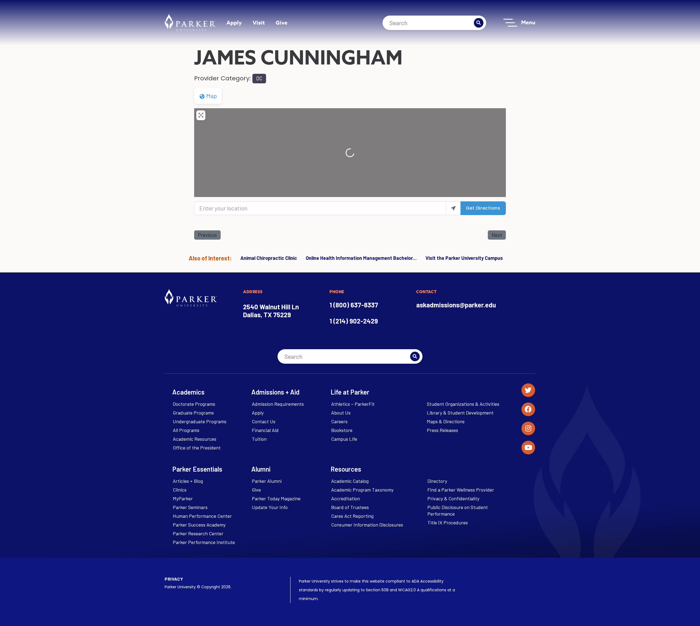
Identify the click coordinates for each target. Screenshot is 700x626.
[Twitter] (528, 390)
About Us (341, 413)
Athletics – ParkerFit (353, 404)
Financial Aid (265, 430)
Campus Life (344, 439)
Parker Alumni (267, 481)
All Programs (186, 430)
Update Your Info (270, 507)
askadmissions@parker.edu (456, 305)
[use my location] (453, 208)
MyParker (183, 498)
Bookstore (341, 430)
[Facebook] (528, 409)
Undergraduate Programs (199, 421)
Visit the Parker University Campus (464, 258)
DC (259, 78)
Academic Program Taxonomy (362, 490)
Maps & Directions (446, 421)
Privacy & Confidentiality (453, 498)
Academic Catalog (350, 481)
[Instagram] (528, 428)
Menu (528, 22)
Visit (259, 22)
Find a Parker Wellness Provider (460, 490)
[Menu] (510, 23)
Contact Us (263, 421)
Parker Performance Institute (204, 542)
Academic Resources (194, 439)
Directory (437, 481)
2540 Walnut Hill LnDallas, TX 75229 (271, 311)
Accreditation (345, 498)
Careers (339, 421)
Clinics (179, 490)
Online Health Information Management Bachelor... (361, 258)
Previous (207, 235)
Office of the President (197, 448)
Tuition (259, 439)
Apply (234, 22)
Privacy (174, 578)
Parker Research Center (198, 533)
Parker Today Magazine (276, 498)
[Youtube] (528, 447)
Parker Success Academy (199, 525)
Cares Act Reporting (352, 516)
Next (497, 235)
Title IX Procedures (447, 522)
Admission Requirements (278, 404)
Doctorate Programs (194, 404)
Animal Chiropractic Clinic (268, 258)
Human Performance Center (202, 516)
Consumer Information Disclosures (367, 525)
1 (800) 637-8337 (353, 305)
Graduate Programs (193, 413)
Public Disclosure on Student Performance (457, 510)
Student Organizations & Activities (463, 404)
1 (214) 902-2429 (353, 321)
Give (281, 22)
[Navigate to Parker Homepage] (190, 22)
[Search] (478, 23)
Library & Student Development (460, 413)
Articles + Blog (188, 481)
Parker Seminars (190, 507)
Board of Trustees (350, 507)
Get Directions (483, 208)
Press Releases (442, 430)
